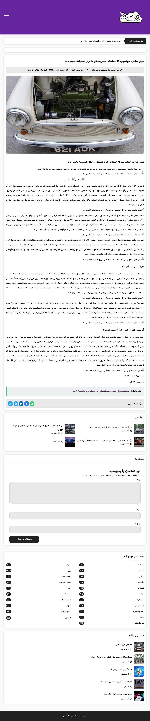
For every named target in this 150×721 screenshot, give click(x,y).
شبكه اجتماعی (39, 599)
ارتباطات (112, 564)
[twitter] (10, 403)
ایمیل (138, 523)
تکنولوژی (112, 588)
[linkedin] (21, 403)
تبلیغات (112, 582)
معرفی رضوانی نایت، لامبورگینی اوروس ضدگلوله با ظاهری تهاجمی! (100, 391)
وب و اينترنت (112, 623)
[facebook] (26, 403)
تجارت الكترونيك (39, 582)
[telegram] (16, 403)
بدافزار (112, 576)
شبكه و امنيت (112, 605)
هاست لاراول (74, 715)
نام (139, 510)
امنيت (39, 564)
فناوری (38, 605)
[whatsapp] (32, 403)
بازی (38, 570)
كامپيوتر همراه (112, 611)
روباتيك (112, 594)
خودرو (73, 70)
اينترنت (112, 570)
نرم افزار (39, 618)
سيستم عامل (112, 599)
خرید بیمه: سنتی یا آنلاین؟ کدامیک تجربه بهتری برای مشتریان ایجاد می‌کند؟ (91, 41)
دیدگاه (138, 479)
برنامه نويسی (39, 576)
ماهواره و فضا (39, 611)
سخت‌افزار (39, 594)
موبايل (112, 617)
